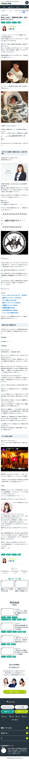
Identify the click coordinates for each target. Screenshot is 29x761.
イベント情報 (20, 707)
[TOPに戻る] (6, 3)
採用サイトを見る (14, 691)
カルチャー (18, 7)
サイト (7, 711)
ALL (4, 7)
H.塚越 (10, 29)
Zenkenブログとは (7, 707)
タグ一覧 (14, 720)
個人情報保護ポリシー (6, 745)
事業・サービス (11, 7)
